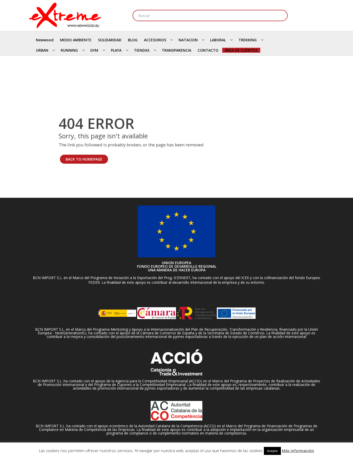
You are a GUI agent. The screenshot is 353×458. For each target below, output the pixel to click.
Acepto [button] (272, 450)
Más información (298, 450)
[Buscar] (282, 15)
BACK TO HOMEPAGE (84, 159)
